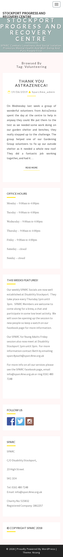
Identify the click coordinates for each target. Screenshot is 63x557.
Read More (33, 167)
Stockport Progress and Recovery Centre (24, 14)
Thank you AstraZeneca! (31, 83)
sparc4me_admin (43, 91)
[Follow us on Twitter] (20, 421)
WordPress (48, 549)
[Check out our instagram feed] (29, 421)
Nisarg (36, 552)
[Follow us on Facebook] (11, 421)
